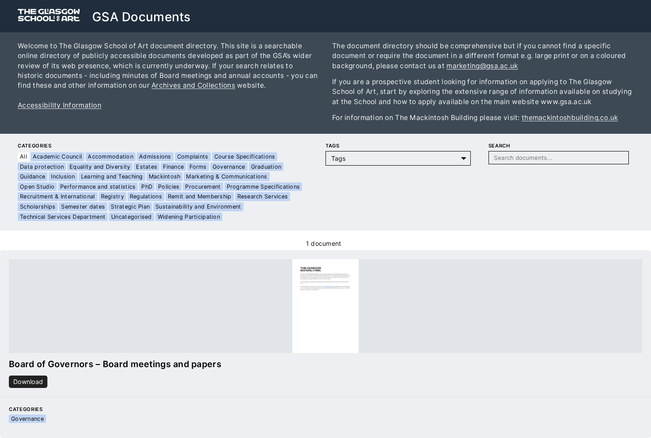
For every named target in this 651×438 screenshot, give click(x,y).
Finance (173, 166)
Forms (198, 166)
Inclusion (63, 176)
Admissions (155, 156)
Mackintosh (165, 176)
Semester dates (83, 206)
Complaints (193, 156)
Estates (146, 166)
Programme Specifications (263, 186)
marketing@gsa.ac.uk (482, 66)
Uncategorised (131, 216)
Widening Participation (189, 216)
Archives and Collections (193, 85)
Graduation (266, 166)
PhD (146, 186)
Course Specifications (244, 156)
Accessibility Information (59, 105)
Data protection (42, 166)
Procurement (203, 186)
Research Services (262, 196)
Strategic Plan (130, 206)
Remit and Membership (200, 196)
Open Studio (37, 186)
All (23, 156)
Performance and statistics (98, 186)
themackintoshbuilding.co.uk (570, 117)
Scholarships (37, 206)
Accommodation (110, 156)
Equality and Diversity (100, 166)
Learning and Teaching (112, 176)
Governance (229, 166)
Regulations (146, 196)
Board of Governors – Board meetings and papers (115, 364)
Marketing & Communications (226, 176)
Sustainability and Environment (198, 206)
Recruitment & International (57, 196)
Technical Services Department (62, 216)
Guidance (32, 176)
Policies (168, 186)
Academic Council (57, 156)
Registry (112, 196)
